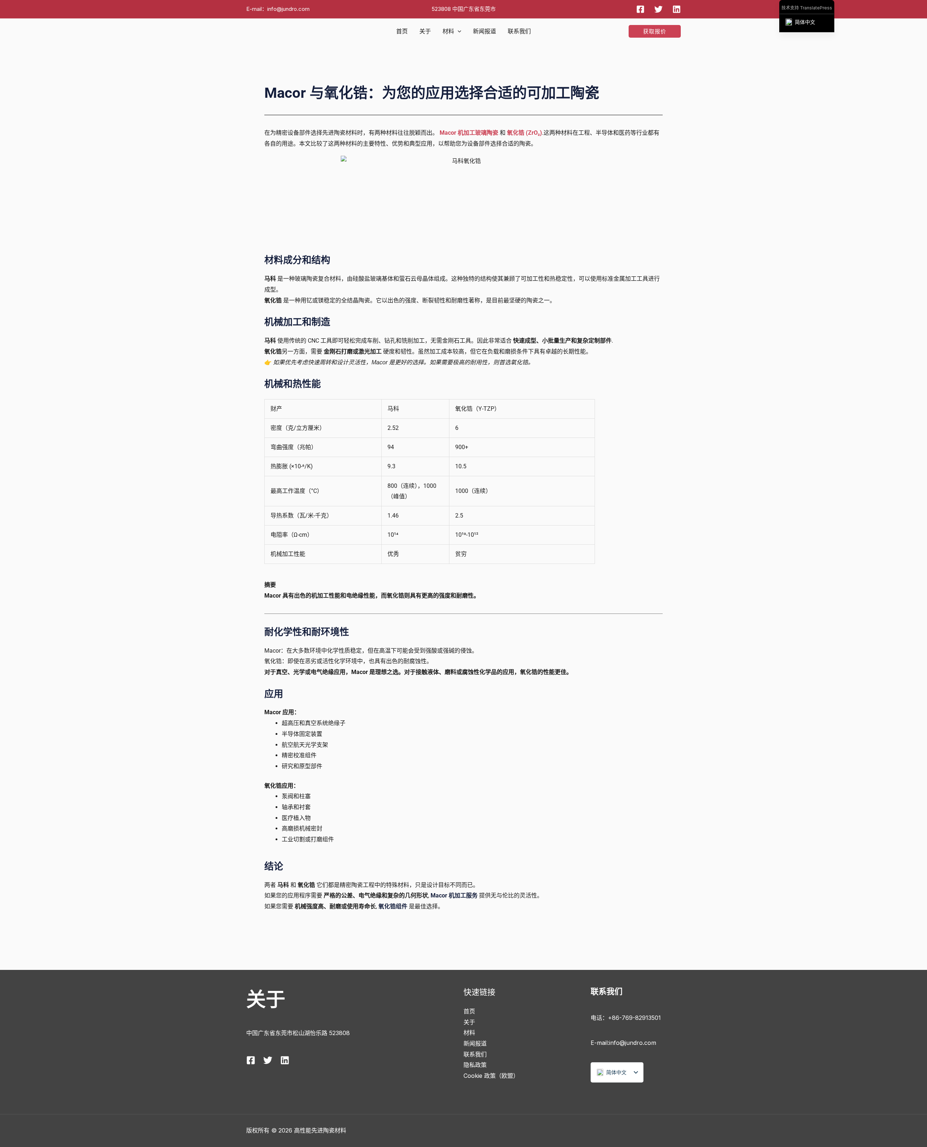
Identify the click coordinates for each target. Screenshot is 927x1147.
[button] (457, 31)
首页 (402, 31)
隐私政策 (475, 1064)
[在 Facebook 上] (640, 9)
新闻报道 (484, 31)
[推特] (658, 9)
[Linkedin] (676, 9)
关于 (425, 31)
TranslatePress (816, 8)
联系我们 (519, 31)
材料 (448, 31)
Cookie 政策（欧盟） (491, 1075)
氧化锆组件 (392, 906)
